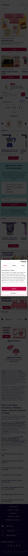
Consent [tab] (5, 265)
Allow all (14, 288)
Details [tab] (14, 265)
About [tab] (22, 265)
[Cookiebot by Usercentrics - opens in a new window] (20, 262)
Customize (13, 293)
